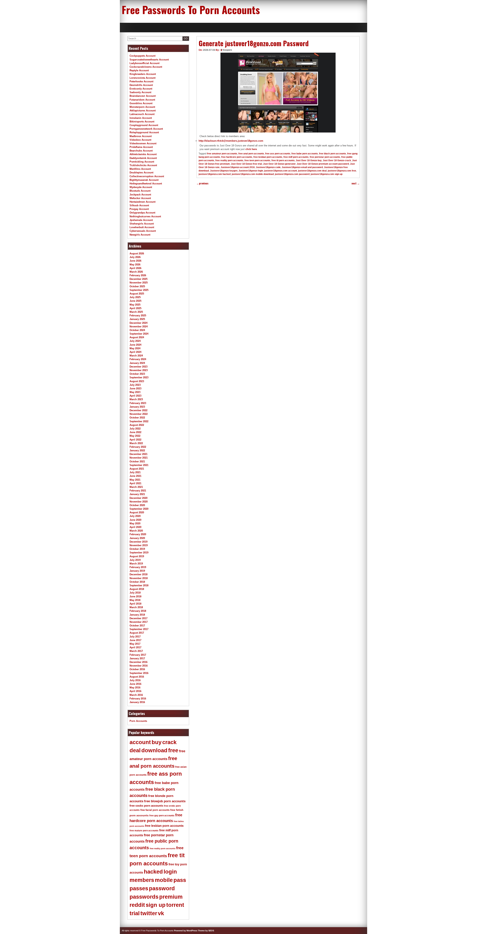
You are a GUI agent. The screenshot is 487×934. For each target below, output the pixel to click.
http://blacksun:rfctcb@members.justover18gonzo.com (231, 140)
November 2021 (139, 457)
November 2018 (139, 578)
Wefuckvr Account (140, 198)
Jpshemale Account (141, 220)
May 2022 (135, 435)
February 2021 (138, 490)
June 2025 (135, 300)
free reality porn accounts (229, 160)
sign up (156, 905)
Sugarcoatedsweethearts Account (149, 59)
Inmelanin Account (141, 118)
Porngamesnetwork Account (146, 128)
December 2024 (138, 322)
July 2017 (135, 636)
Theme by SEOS (206, 930)
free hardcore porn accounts (236, 157)
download (154, 750)
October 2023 (137, 373)
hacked (153, 872)
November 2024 (139, 326)
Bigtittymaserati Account (144, 180)
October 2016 (137, 669)
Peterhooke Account (141, 81)
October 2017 (137, 625)
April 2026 (135, 268)
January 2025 (137, 319)
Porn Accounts (138, 721)
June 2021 (135, 476)
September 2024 (139, 333)
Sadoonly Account (140, 92)
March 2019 (136, 563)
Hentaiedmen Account (142, 201)
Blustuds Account (140, 190)
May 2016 (135, 687)
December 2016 (138, 662)
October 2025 (137, 286)
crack (169, 742)
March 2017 (136, 651)
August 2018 (137, 589)
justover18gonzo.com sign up (326, 174)
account (140, 742)
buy (157, 742)
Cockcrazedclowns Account (146, 66)
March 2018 (136, 607)
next (356, 183)
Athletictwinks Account (143, 154)
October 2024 (137, 330)
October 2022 (137, 417)
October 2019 (137, 549)
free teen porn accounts (257, 160)
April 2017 (135, 647)
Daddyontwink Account (143, 158)
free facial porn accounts (154, 810)
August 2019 (137, 556)
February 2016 (138, 698)
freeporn (227, 50)
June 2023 (135, 388)
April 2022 (135, 439)
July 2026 (135, 257)
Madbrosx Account (141, 136)
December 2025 (138, 279)
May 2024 (135, 348)
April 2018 (135, 603)
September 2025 (139, 290)
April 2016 (135, 691)
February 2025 (138, 315)
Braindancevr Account (143, 95)
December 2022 (138, 410)
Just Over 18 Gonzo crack (337, 160)
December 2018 (138, 574)
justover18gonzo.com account (280, 170)
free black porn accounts (332, 153)
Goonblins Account (141, 103)
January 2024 (137, 363)
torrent (175, 905)
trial (135, 913)
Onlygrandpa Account (142, 212)
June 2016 (135, 683)
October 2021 (137, 461)
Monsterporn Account (142, 107)
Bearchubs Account (141, 150)
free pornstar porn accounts (325, 157)
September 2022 (139, 421)
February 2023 (138, 403)
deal (135, 750)
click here (251, 149)
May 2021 (135, 479)
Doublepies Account (141, 172)
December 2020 (138, 498)
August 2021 (137, 468)
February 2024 (138, 359)
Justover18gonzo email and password (302, 167)
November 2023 (139, 370)
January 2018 (137, 614)
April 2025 (135, 308)
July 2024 (135, 341)
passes (139, 888)
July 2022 (135, 428)
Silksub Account (139, 205)
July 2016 (135, 680)
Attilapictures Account (143, 110)
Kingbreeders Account (143, 74)
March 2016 (136, 695)
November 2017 (139, 622)
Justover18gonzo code (268, 167)
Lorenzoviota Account (142, 77)
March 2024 (136, 355)
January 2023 (137, 406)
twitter (148, 913)
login (170, 872)
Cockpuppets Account (142, 55)
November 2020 (139, 501)
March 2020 (136, 530)
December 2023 (138, 366)
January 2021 (137, 494)
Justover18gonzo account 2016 (238, 167)
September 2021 (139, 465)
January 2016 (137, 702)
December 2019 (138, 541)
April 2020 (135, 527)
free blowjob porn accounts (164, 801)
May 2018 (135, 600)
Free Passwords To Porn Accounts (191, 9)
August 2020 (137, 512)
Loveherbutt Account (142, 227)
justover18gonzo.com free (342, 170)
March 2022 (136, 443)
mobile (164, 880)
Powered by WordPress (185, 930)
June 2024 (135, 344)
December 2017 (138, 618)
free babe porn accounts (304, 153)
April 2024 (135, 352)
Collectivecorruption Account (147, 176)
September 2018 (139, 585)
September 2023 (139, 377)
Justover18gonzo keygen (223, 170)
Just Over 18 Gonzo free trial (246, 164)
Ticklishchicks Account (143, 165)
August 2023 (137, 381)
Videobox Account (140, 139)
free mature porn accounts (144, 830)
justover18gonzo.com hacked (215, 174)
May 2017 (135, 643)
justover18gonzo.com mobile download (253, 174)
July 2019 (135, 560)
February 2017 (138, 654)
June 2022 (135, 432)
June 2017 (135, 640)
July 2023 (135, 384)
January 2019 (137, 570)
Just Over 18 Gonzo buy (309, 160)
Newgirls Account (140, 234)
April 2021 (135, 483)
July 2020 (135, 516)
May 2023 (135, 392)
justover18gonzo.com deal (312, 170)
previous (202, 183)
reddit (137, 905)
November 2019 (139, 545)
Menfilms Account (140, 168)
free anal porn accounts (251, 153)
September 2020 (139, 508)
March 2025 (136, 311)
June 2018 (135, 596)
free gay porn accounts (161, 815)
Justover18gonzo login (251, 170)
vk (161, 913)
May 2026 (135, 264)
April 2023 (135, 395)
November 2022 (139, 414)
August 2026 (137, 253)
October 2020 (137, 505)
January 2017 (137, 658)
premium (171, 897)
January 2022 (137, 450)
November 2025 (139, 282)
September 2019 (139, 552)
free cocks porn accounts (146, 805)
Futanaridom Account (142, 99)
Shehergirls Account (142, 223)
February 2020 (138, 534)
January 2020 (137, 538)
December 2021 (138, 454)
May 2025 (135, 304)
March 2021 (136, 487)
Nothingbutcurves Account (145, 216)
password (162, 888)
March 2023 (136, 399)
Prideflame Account (141, 147)
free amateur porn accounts (222, 153)
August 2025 (137, 293)
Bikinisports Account (142, 121)
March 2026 (136, 271)
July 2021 (135, 472)
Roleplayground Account (144, 132)
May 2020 (135, 523)
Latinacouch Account (142, 114)
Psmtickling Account (142, 161)
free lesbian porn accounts (267, 157)
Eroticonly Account (141, 88)
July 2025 (135, 297)
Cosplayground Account (144, 125)
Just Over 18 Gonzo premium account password (323, 164)
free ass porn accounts (277, 153)
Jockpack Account (140, 194)
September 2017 (139, 629)
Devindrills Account (141, 85)
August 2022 (137, 425)
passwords (144, 897)
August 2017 (137, 632)
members (142, 880)
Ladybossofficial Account (144, 63)
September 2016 (139, 673)
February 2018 (138, 610)
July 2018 (135, 592)
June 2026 (135, 260)
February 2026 (138, 275)
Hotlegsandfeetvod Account (146, 183)
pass (179, 880)
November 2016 (139, 665)
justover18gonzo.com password (292, 174)
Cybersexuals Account (143, 230)
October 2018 (137, 581)
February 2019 (138, 567)
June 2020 (135, 519)
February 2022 (138, 446)
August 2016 (137, 676)
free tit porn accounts (283, 160)
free (173, 750)
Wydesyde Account (141, 187)
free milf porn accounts (296, 157)
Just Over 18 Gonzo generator (279, 164)
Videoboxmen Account (143, 143)
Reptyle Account (139, 70)
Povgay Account (139, 209)
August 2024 (137, 337)
